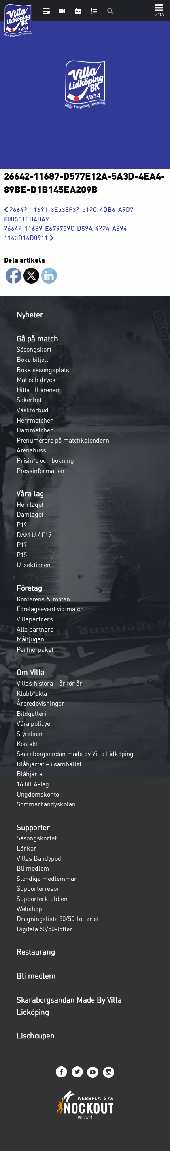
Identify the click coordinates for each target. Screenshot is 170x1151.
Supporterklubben (42, 899)
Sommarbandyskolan (46, 804)
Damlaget (30, 514)
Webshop (29, 909)
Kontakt (27, 744)
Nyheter (30, 314)
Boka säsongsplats (43, 370)
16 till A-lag (33, 784)
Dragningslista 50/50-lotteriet (58, 919)
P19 (22, 524)
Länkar (26, 848)
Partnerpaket (35, 649)
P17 (22, 545)
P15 (22, 555)
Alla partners (35, 629)
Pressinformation (40, 470)
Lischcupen (36, 1035)
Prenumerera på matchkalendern (63, 440)
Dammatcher (35, 430)
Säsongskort (34, 349)
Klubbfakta (32, 693)
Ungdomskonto (38, 794)
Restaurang (36, 951)
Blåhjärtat (30, 774)
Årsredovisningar (40, 703)
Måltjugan (30, 639)
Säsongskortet (37, 838)
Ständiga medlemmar (47, 878)
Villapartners (35, 619)
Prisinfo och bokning (45, 460)
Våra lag (30, 493)
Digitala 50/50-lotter (44, 929)
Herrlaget (30, 504)
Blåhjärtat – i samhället (49, 764)
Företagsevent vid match (50, 609)
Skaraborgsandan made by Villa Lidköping (75, 754)
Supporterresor (38, 888)
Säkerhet (29, 400)
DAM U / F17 (34, 535)
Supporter (33, 827)
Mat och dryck (36, 380)
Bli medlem (33, 868)
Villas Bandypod (39, 858)
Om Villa (31, 672)
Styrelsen (29, 734)
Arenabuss (31, 450)
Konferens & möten (43, 599)
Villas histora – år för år (49, 683)
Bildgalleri (31, 713)
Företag (29, 588)
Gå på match (37, 338)
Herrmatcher (35, 420)
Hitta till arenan (38, 390)
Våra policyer (35, 723)
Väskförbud (33, 410)
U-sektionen (34, 565)
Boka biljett (32, 359)
